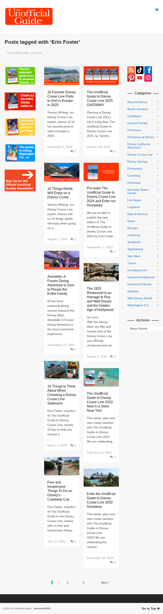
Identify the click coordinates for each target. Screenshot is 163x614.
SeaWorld (134, 242)
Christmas (134, 130)
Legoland (133, 207)
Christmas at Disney (140, 137)
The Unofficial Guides (18, 53)
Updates (133, 291)
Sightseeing (135, 249)
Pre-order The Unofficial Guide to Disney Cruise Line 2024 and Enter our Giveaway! (101, 196)
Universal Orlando (139, 284)
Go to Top (149, 608)
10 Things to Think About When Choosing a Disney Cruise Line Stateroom (61, 394)
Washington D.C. (138, 305)
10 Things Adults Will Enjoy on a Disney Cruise (60, 193)
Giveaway (134, 182)
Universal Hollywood (141, 277)
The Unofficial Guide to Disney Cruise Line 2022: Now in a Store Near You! (100, 402)
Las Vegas (134, 200)
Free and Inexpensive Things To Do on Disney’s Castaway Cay (59, 491)
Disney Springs (137, 161)
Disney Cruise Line (140, 154)
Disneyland (134, 168)
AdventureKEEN (42, 608)
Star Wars (134, 256)
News (131, 221)
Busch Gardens (137, 109)
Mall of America (137, 214)
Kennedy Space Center (138, 191)
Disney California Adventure (138, 145)
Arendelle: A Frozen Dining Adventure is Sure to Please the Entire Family (60, 285)
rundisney (134, 235)
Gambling (133, 175)
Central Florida (137, 123)
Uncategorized (137, 270)
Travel (131, 263)
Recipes (132, 228)
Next (104, 582)
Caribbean (134, 116)
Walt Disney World (139, 298)
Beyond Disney (137, 102)
